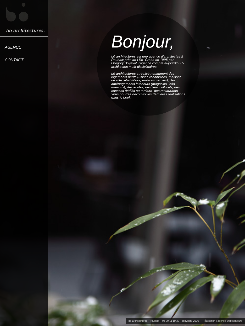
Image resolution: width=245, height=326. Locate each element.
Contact (14, 60)
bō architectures (137, 320)
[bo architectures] (25, 17)
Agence (13, 47)
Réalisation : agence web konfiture (222, 320)
